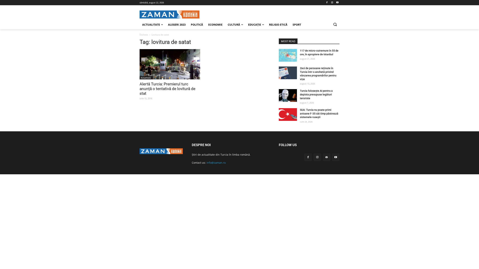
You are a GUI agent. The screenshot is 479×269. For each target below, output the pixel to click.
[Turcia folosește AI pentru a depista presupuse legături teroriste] (288, 95)
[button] (334, 24)
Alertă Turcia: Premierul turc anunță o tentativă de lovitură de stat (167, 89)
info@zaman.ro (216, 162)
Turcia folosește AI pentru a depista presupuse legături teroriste (316, 94)
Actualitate (146, 77)
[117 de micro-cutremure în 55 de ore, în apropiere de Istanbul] (288, 55)
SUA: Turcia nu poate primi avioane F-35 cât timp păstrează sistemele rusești (319, 113)
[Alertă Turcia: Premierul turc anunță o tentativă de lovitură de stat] (170, 64)
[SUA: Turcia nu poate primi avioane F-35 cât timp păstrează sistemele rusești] (288, 114)
